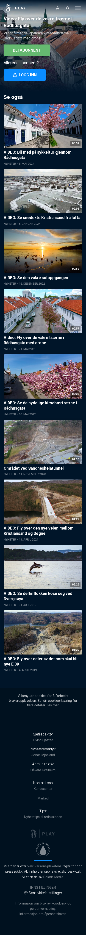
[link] (16, 8)
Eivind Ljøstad (43, 740)
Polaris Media (53, 877)
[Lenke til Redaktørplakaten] (43, 849)
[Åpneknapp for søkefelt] (67, 8)
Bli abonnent (27, 50)
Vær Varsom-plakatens (44, 866)
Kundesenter (43, 789)
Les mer (52, 705)
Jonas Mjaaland (43, 755)
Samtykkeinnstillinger (45, 893)
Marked (43, 798)
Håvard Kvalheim (43, 770)
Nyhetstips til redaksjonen (43, 817)
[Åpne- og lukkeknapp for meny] (77, 8)
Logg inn (28, 75)
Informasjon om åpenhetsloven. (43, 914)
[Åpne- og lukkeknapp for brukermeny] (57, 8)
